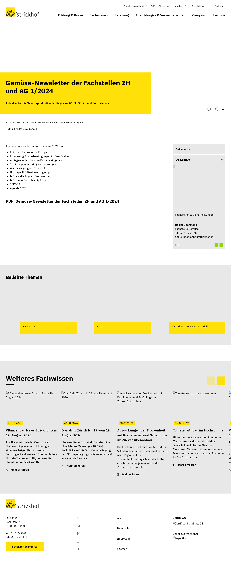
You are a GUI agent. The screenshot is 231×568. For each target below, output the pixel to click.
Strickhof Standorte (24, 546)
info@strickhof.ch (17, 537)
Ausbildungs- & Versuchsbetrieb (160, 15)
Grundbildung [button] (198, 6)
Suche (218, 6)
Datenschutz (125, 528)
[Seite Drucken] (209, 109)
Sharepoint (164, 6)
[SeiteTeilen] (216, 109)
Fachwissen (99, 15)
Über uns (218, 15)
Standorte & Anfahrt (134, 6)
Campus (198, 15)
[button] (176, 245)
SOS (153, 6)
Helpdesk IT (180, 6)
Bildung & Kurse (70, 15)
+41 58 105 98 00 (17, 533)
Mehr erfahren (20, 469)
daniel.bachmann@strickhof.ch (194, 237)
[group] (41, 311)
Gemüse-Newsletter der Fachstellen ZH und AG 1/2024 (57, 122)
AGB (119, 518)
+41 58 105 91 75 (186, 233)
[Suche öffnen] (223, 109)
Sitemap (122, 549)
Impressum (124, 538)
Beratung (121, 15)
